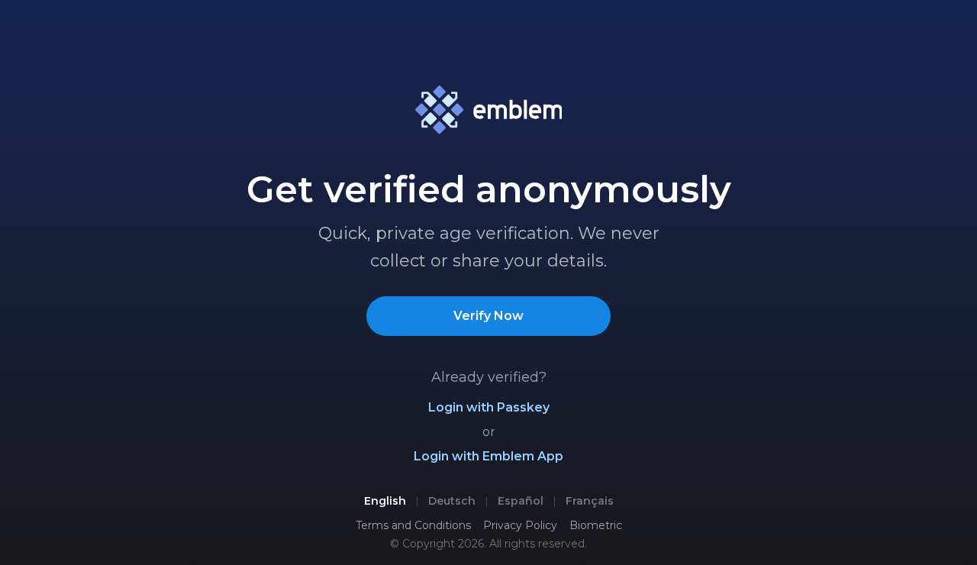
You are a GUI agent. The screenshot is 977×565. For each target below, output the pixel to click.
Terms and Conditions (413, 525)
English (385, 501)
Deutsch (452, 501)
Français (590, 501)
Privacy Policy (520, 525)
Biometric (595, 525)
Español (520, 501)
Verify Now (488, 315)
